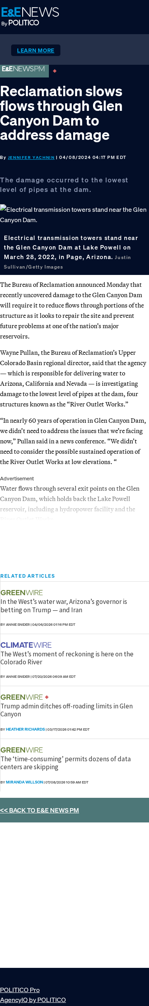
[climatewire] (27, 645)
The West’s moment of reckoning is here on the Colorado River (67, 658)
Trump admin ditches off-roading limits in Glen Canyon (66, 710)
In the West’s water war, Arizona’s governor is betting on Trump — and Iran (63, 605)
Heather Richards (25, 729)
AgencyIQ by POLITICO (33, 999)
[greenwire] (22, 593)
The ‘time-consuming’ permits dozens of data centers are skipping (65, 762)
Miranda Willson (24, 782)
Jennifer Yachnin (31, 157)
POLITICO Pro (20, 989)
